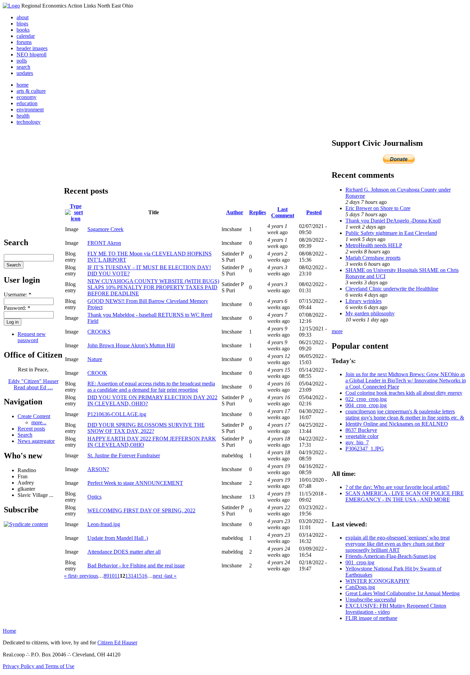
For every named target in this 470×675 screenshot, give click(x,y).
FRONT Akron (104, 243)
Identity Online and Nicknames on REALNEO (396, 424)
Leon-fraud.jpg (103, 524)
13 (128, 576)
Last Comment (282, 212)
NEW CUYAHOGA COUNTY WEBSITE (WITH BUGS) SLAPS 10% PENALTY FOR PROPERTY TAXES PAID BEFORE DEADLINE (153, 287)
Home (9, 631)
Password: (17, 308)
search (23, 67)
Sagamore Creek (105, 229)
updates (25, 73)
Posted (314, 212)
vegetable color (361, 436)
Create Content (34, 416)
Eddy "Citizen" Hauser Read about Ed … (33, 384)
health (23, 116)
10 (112, 576)
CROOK (97, 373)
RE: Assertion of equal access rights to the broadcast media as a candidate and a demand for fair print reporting (151, 387)
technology (29, 122)
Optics (94, 497)
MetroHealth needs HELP (373, 245)
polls (22, 61)
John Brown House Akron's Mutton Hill (131, 345)
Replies (257, 212)
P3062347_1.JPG (364, 448)
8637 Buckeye (361, 430)
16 (144, 576)
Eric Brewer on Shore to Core (377, 208)
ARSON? (98, 469)
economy (26, 97)
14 (133, 576)
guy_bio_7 (357, 442)
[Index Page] (11, 6)
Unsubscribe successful (370, 599)
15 (139, 576)
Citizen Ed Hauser (117, 642)
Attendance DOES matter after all (124, 552)
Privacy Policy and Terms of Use (38, 666)
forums (24, 42)
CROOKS (98, 332)
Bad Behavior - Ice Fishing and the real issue (136, 565)
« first (70, 576)
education (27, 103)
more (337, 331)
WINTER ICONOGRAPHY (377, 581)
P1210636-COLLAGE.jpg (116, 414)
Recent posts (31, 429)
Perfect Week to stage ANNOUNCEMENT (135, 483)
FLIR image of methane (371, 618)
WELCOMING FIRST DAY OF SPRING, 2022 (141, 510)
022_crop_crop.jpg (366, 399)
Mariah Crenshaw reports (372, 258)
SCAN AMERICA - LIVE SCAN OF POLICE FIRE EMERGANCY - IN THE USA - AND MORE (404, 496)
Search (25, 435)
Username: (17, 294)
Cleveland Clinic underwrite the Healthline (391, 289)
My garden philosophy (370, 313)
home (23, 85)
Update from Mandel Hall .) (117, 538)
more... (38, 422)
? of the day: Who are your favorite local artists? (397, 487)
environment (30, 109)
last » (171, 576)
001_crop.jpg (359, 562)
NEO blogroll (31, 54)
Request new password (32, 337)
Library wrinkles (363, 301)
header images (32, 48)
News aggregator (36, 441)
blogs (22, 23)
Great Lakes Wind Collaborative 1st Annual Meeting (402, 593)
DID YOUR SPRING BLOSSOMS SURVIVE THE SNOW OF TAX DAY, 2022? (146, 428)
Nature (94, 359)
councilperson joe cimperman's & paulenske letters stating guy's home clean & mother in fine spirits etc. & (404, 415)
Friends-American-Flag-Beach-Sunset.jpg (390, 556)
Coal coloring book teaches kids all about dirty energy (403, 393)
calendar (26, 36)
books (23, 30)
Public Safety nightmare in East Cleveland (391, 233)
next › (159, 576)
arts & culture (31, 91)
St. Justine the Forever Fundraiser (123, 455)
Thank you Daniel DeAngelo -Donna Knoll (393, 221)
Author (234, 212)
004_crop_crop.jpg (366, 405)
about (23, 17)
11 (117, 576)
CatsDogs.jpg (360, 587)
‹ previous (87, 576)
